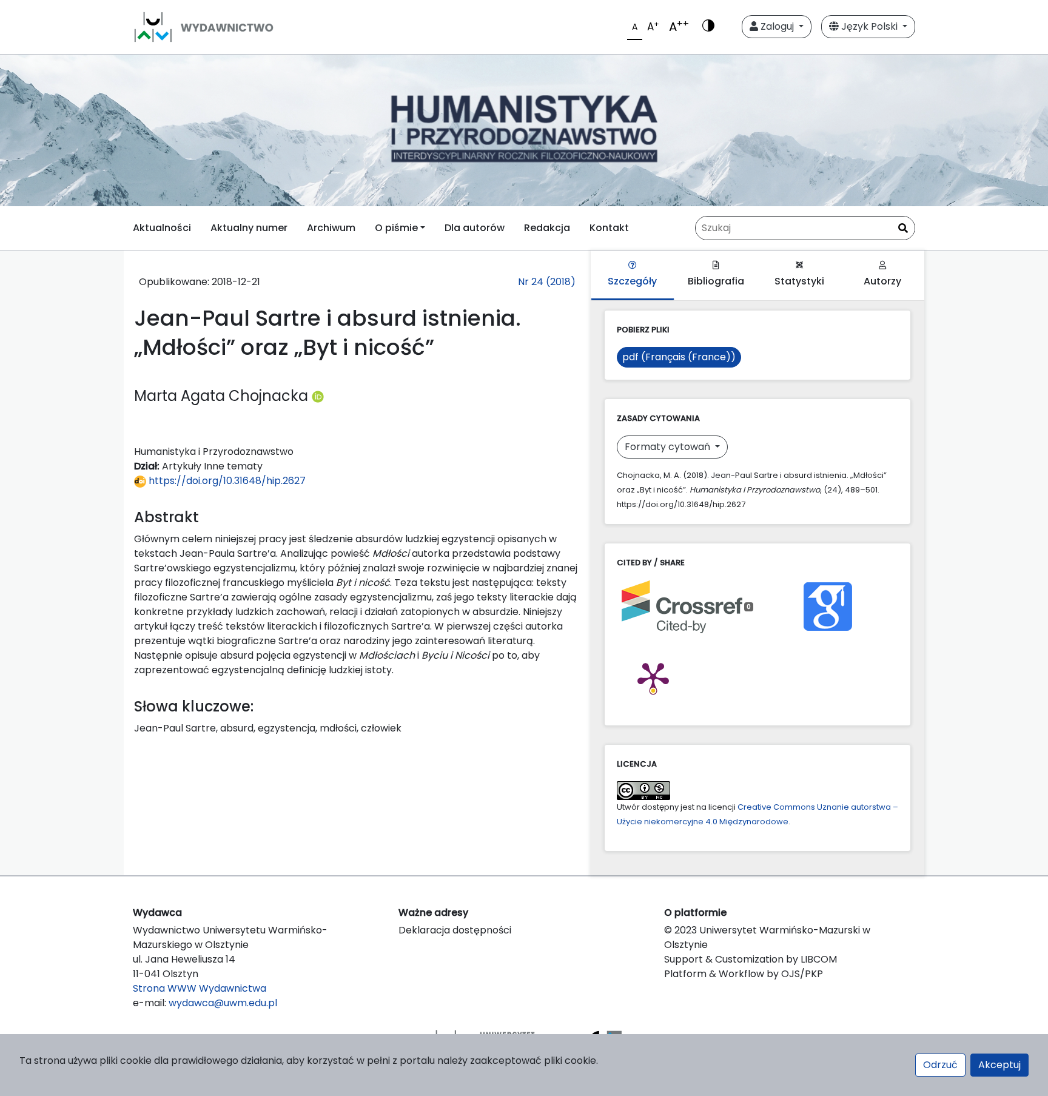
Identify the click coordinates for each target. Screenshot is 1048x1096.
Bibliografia (716, 281)
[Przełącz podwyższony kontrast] (708, 26)
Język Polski (869, 26)
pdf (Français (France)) (679, 357)
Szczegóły (632, 281)
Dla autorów (475, 228)
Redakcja (547, 228)
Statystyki (799, 281)
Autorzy (882, 281)
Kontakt (609, 228)
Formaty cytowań (669, 447)
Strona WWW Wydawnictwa (199, 988)
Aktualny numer (248, 228)
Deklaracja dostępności (454, 930)
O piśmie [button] (396, 228)
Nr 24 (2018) (547, 282)
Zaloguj (777, 26)
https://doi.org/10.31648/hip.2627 (226, 481)
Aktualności (162, 228)
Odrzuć (940, 1065)
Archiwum (331, 228)
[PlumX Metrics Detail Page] (653, 676)
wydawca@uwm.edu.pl (223, 1003)
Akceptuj (999, 1065)
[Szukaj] (903, 228)
